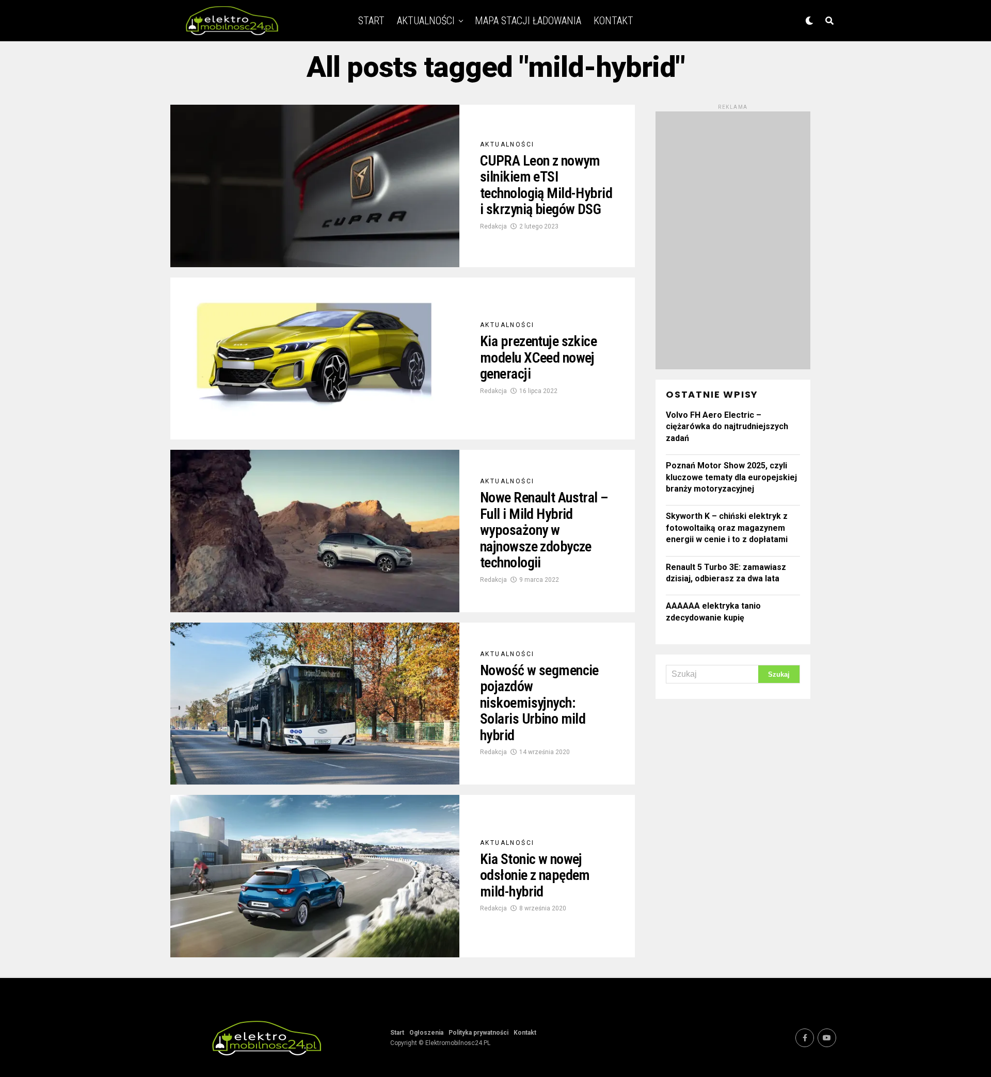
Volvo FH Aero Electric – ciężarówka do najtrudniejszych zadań (727, 426)
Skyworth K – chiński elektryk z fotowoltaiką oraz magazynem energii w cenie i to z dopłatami (727, 527)
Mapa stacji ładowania (528, 20)
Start (371, 20)
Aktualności (426, 20)
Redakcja (493, 226)
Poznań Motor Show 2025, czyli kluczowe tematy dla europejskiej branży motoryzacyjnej (731, 477)
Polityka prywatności (478, 1032)
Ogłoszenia (426, 1032)
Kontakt (613, 20)
